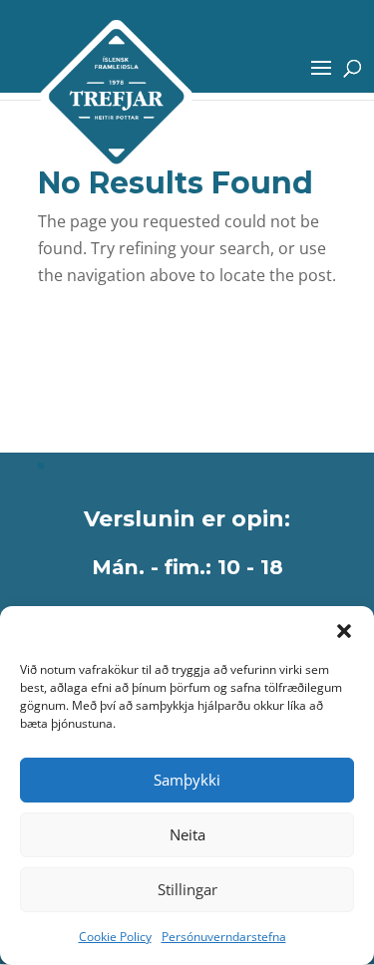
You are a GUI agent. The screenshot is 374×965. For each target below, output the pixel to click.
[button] (344, 631)
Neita (187, 834)
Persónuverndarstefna (224, 936)
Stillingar (187, 889)
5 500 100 (91, 366)
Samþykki (187, 780)
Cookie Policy (115, 936)
